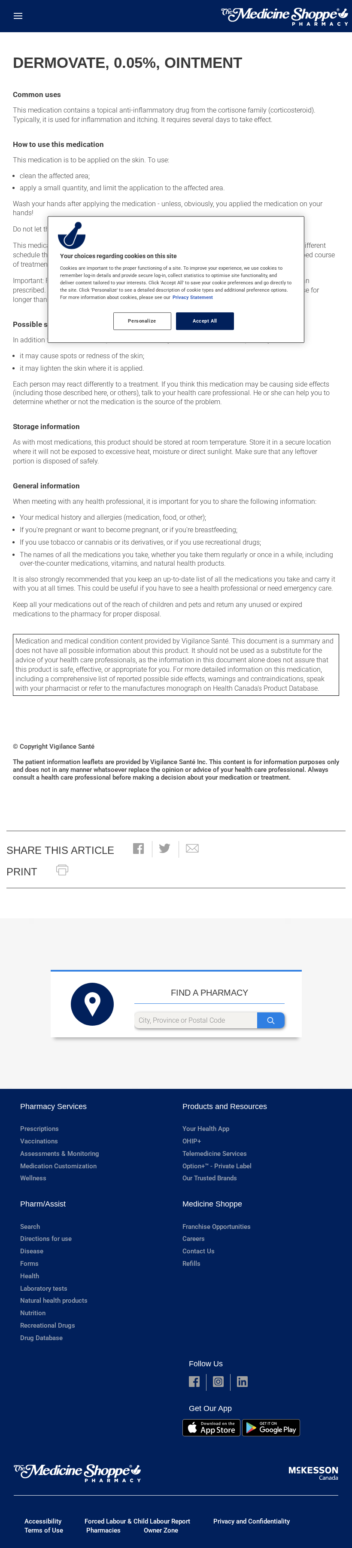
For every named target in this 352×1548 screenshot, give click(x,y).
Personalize (142, 321)
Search (30, 1227)
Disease (31, 1251)
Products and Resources (224, 1106)
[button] (138, 849)
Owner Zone (161, 1530)
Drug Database (41, 1338)
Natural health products (54, 1300)
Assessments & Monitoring (59, 1154)
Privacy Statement (193, 298)
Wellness (33, 1178)
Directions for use (46, 1239)
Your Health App (205, 1129)
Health (29, 1276)
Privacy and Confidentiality (251, 1521)
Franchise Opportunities (216, 1227)
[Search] (271, 1020)
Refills (191, 1264)
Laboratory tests (43, 1288)
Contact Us (198, 1251)
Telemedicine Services (214, 1154)
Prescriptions (39, 1129)
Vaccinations (39, 1141)
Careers (193, 1239)
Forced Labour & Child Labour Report (137, 1521)
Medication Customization (58, 1166)
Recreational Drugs (47, 1325)
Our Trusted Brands (209, 1178)
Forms (29, 1264)
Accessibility (42, 1521)
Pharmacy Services (53, 1106)
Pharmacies (103, 1530)
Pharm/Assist (43, 1204)
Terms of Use (43, 1530)
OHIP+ (191, 1141)
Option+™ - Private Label (217, 1166)
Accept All (205, 321)
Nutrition (33, 1313)
